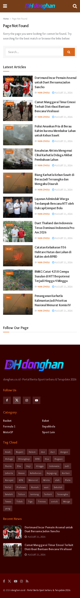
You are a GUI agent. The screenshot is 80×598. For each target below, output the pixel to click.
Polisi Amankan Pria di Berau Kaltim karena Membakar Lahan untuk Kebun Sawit (55, 130)
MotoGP (9, 128)
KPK (21, 480)
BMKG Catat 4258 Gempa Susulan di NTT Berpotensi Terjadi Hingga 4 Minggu (52, 276)
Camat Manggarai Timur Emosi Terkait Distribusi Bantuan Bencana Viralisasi (55, 106)
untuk (54, 501)
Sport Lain (10, 79)
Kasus (21, 473)
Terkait (48, 494)
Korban (66, 473)
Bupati (19, 451)
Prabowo (21, 487)
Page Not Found (19, 18)
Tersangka (62, 494)
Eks (19, 466)
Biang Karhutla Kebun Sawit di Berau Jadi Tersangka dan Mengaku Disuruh (54, 179)
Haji (28, 466)
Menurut (33, 480)
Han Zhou (44, 92)
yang (7, 508)
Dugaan (59, 458)
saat (46, 487)
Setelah (9, 494)
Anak (8, 451)
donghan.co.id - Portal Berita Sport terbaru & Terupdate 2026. (41, 590)
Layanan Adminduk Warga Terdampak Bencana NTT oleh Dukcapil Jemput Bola (54, 203)
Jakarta (9, 473)
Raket (8, 176)
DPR (37, 458)
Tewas (8, 501)
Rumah (35, 487)
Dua (47, 458)
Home (6, 18)
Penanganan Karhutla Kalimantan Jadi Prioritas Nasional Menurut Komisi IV (53, 300)
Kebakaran (35, 473)
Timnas (42, 501)
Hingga (40, 466)
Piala (68, 480)
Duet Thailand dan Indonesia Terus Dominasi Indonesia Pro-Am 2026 (55, 227)
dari (52, 451)
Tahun (21, 494)
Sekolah (58, 487)
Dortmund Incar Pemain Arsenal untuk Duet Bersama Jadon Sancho (56, 82)
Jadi (67, 466)
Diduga (9, 458)
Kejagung (52, 473)
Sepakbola (10, 104)
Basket (9, 200)
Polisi (8, 487)
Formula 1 (9, 152)
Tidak (20, 501)
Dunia (8, 466)
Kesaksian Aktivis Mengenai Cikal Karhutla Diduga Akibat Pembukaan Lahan (53, 155)
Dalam (32, 451)
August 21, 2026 (63, 92)
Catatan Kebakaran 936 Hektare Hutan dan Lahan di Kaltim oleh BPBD (53, 252)
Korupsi (9, 480)
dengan (64, 451)
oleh (57, 480)
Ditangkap (24, 458)
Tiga (30, 501)
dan (43, 451)
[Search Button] (69, 52)
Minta (46, 480)
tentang (34, 494)
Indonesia (54, 466)
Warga (66, 501)
